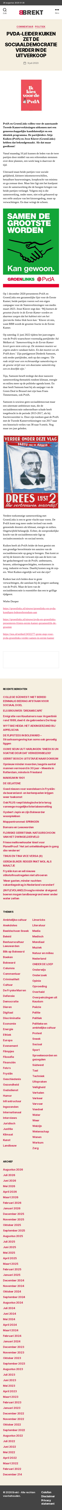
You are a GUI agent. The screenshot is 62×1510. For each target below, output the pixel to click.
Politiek (40, 26)
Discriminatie (11, 1018)
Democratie (10, 1001)
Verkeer (37, 1098)
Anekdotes (10, 925)
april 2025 (10, 1258)
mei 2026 (9, 1186)
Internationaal (12, 1112)
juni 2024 (9, 1313)
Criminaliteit (11, 979)
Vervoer (37, 1103)
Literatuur (38, 925)
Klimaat (8, 1134)
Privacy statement (47, 1502)
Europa (7, 1040)
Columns (9, 968)
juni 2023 (9, 1380)
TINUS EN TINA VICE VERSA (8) (22, 856)
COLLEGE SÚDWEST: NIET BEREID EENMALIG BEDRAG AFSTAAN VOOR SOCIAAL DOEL (26, 701)
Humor (7, 1095)
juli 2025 (9, 1241)
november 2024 (13, 1286)
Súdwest (38, 1065)
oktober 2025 (12, 1225)
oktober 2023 (12, 1358)
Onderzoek (39, 975)
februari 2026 (12, 1202)
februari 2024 (12, 1335)
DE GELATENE (12, 783)
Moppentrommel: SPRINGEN (21, 821)
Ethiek (7, 1034)
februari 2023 (12, 1402)
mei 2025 (9, 1252)
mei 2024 (9, 1319)
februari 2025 (12, 1269)
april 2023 (10, 1391)
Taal (35, 1070)
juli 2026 (9, 1175)
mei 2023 (9, 1385)
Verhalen (38, 1092)
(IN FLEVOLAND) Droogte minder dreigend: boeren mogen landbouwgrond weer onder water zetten (30, 894)
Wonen (37, 1137)
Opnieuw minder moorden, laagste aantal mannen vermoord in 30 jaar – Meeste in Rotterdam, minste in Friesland (29, 768)
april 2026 (10, 1191)
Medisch (37, 936)
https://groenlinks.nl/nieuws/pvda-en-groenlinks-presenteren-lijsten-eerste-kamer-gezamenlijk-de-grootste (29, 623)
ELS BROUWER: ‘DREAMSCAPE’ (22, 710)
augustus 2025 (13, 1236)
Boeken (8, 957)
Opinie (36, 980)
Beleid (7, 936)
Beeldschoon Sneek (16, 930)
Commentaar (25, 26)
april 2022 (10, 1457)
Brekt (15, 1492)
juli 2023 (9, 1374)
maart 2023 (10, 1396)
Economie (9, 1023)
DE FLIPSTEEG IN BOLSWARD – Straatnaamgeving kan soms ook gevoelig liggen (30, 739)
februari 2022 (12, 1468)
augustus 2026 (13, 1169)
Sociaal (37, 1044)
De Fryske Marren (14, 990)
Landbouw (10, 1145)
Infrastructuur (12, 1101)
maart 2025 (10, 1263)
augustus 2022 (13, 1435)
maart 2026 (10, 1197)
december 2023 (13, 1346)
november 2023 (13, 1352)
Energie (8, 1029)
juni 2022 (9, 1446)
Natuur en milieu (43, 953)
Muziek (37, 947)
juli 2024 (9, 1308)
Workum (37, 1142)
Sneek (36, 1038)
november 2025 (13, 1219)
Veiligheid (38, 1087)
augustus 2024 (13, 1302)
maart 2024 (10, 1330)
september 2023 (14, 1363)
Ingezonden (10, 1106)
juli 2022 (9, 1441)
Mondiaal (38, 942)
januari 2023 (11, 1407)
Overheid (38, 991)
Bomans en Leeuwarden (18, 827)
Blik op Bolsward (14, 951)
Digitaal (8, 1012)
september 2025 (14, 1230)
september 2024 (14, 1297)
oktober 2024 (12, 1291)
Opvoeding (39, 986)
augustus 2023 (13, 1369)
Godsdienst (10, 1090)
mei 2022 (9, 1452)
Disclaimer (48, 1496)
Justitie (8, 1129)
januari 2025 (11, 1274)
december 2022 (13, 1413)
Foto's (7, 1068)
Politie (36, 1012)
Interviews (10, 1117)
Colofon (46, 1492)
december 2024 (13, 1280)
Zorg (35, 1148)
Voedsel (37, 1109)
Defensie (9, 995)
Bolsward (9, 962)
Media (36, 930)
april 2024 (10, 1324)
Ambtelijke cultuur (15, 919)
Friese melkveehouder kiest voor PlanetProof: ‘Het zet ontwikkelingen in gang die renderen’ (31, 846)
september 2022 (14, 1430)
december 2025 (13, 1213)
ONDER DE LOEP (42, 964)
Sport (36, 1049)
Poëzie (36, 1007)
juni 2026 (9, 1180)
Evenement (10, 1045)
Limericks (38, 919)
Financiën (9, 1062)
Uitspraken (39, 1081)
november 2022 (13, 1419)
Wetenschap (40, 1131)
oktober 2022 (12, 1424)
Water (36, 1114)
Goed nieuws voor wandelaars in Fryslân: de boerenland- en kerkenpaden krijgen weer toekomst (29, 793)
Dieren (7, 1007)
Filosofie (8, 1056)
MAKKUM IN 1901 (14, 777)
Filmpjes (8, 1051)
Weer (35, 1120)
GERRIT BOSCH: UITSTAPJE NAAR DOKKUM (30, 758)
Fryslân (8, 1073)
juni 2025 (9, 1247)
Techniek (38, 1076)
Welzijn (37, 1126)
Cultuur (8, 984)
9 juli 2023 (33, 63)
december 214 (12, 1474)
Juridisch (9, 1123)
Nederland (39, 958)
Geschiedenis (12, 1079)
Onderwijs (39, 969)
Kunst (6, 1140)
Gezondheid (11, 1084)
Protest (37, 1033)
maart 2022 (10, 1463)
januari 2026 (11, 1208)
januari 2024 (11, 1341)
